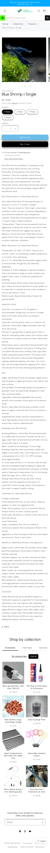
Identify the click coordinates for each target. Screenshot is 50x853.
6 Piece (8, 117)
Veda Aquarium (15, 843)
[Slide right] (30, 86)
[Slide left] (19, 86)
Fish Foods (27, 648)
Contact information (26, 847)
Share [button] (6, 627)
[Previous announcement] (4, 3)
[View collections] (2, 17)
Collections (18, 24)
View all (33, 656)
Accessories (10, 648)
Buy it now (25, 144)
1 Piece (7, 112)
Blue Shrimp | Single (12, 27)
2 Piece (20, 112)
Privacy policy (27, 843)
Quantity (5, 123)
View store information (13, 159)
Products (32, 24)
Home (5, 24)
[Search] (47, 17)
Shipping (14, 103)
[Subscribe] (42, 822)
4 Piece (32, 112)
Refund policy (40, 847)
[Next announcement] (45, 3)
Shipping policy (13, 847)
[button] (5, 11)
